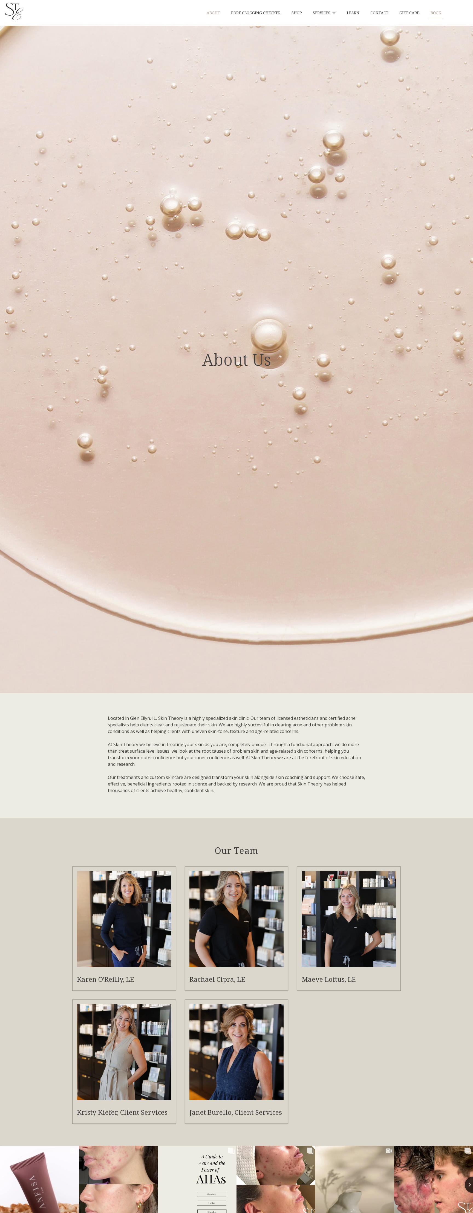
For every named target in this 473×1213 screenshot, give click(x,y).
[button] (324, 13)
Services (321, 12)
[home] (14, 11)
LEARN (353, 12)
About (213, 12)
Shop (297, 12)
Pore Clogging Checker (256, 12)
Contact (379, 12)
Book (436, 12)
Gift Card (409, 12)
